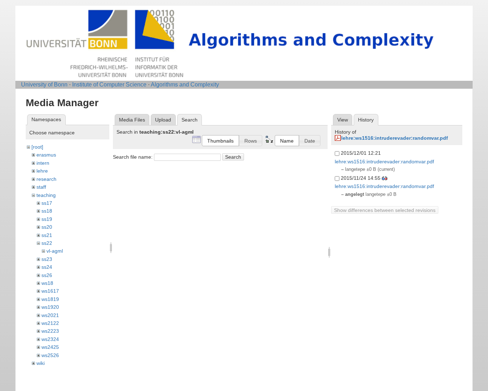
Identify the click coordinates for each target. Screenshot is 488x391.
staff (41, 187)
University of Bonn (44, 84)
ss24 (46, 267)
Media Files (132, 120)
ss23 (46, 259)
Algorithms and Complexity (185, 84)
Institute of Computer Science (109, 84)
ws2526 (50, 355)
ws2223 (50, 331)
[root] (37, 147)
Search (233, 157)
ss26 (46, 275)
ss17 (46, 203)
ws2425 (50, 347)
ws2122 (50, 323)
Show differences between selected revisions (384, 210)
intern (42, 163)
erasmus (46, 155)
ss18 (46, 211)
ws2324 (50, 339)
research (46, 179)
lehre (42, 171)
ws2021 (50, 315)
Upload (163, 120)
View (342, 120)
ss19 (46, 219)
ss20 (46, 227)
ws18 (47, 283)
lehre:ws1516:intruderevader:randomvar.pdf (394, 138)
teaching (46, 195)
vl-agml (54, 251)
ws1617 (50, 291)
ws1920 (50, 307)
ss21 (46, 235)
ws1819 (50, 299)
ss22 (46, 243)
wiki (40, 363)
